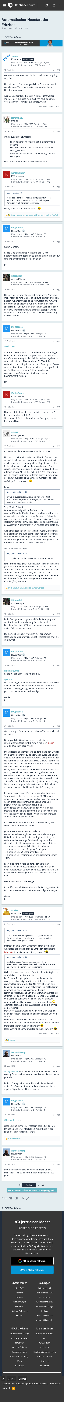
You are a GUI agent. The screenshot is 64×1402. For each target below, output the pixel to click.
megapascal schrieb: (15, 492)
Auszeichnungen (19, 1302)
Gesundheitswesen (45, 1315)
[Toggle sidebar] (60, 5)
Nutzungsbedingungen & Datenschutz (30, 1383)
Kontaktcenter (44, 1297)
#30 (58, 665)
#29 (58, 614)
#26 (58, 341)
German (22, 1378)
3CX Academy (44, 1343)
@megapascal (11, 1071)
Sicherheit (44, 1361)
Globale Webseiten (19, 1311)
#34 (58, 1115)
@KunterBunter (11, 670)
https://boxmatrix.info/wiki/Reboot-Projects (25, 636)
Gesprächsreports (19, 1352)
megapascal (9, 28)
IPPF (12, 1378)
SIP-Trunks (19, 1365)
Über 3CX (19, 1288)
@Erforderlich (10, 346)
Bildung (44, 1311)
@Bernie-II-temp (12, 1120)
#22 (58, 131)
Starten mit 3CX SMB (44, 1333)
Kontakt (19, 1315)
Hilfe (4, 1388)
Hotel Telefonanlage (44, 1306)
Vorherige (30, 1185)
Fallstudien (19, 1306)
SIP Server (19, 1343)
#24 (58, 241)
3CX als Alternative (44, 1356)
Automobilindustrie (44, 1320)
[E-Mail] (21, 1198)
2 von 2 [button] (41, 1185)
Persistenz (30, 412)
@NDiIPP (8, 679)
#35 (58, 1164)
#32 (58, 924)
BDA (54, 468)
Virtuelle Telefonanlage (19, 1333)
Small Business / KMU (44, 1292)
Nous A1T (46, 468)
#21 (58, 70)
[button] (4, 5)
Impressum (55, 1383)
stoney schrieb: (13, 193)
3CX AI (19, 1361)
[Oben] (9, 1388)
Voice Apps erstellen (19, 1338)
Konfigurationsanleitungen (44, 1352)
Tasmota (35, 466)
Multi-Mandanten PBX (44, 1302)
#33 (58, 1066)
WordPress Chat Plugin (19, 1356)
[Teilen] (53, 70)
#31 (58, 726)
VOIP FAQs (44, 1347)
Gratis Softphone (19, 1347)
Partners (19, 1297)
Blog (44, 1338)
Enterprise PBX (44, 1288)
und (34, 215)
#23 (58, 186)
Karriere (19, 1292)
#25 (58, 289)
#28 (58, 446)
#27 (58, 407)
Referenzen (44, 1365)
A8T (22, 471)
